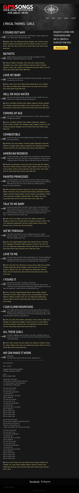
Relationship (29, 67)
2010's (11, 218)
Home (47, 18)
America (15, 169)
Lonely (15, 65)
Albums (66, 18)
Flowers (11, 67)
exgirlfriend (29, 146)
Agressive (35, 103)
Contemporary (16, 164)
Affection (5, 67)
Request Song (60, 48)
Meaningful (38, 143)
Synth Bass (29, 225)
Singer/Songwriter (43, 189)
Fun (41, 105)
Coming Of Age (12, 113)
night (9, 46)
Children (36, 196)
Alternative (8, 143)
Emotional (26, 143)
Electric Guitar (44, 46)
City (47, 105)
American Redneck (15, 153)
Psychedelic (19, 63)
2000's (7, 189)
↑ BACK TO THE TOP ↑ (39, 490)
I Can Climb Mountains (18, 306)
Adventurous (35, 122)
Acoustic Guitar (7, 148)
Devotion (20, 324)
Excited (40, 41)
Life (47, 244)
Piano (38, 248)
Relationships (18, 223)
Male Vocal (6, 48)
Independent (10, 244)
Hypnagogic (6, 65)
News (59, 18)
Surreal (38, 65)
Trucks (42, 169)
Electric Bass (7, 347)
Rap (39, 164)
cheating (31, 221)
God (31, 169)
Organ (37, 198)
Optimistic (6, 269)
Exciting (45, 41)
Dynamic (38, 242)
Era (30, 189)
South (38, 169)
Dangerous (9, 105)
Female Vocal (17, 225)
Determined (20, 41)
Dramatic (26, 189)
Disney (16, 343)
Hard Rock (20, 103)
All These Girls (13, 332)
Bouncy (35, 265)
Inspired (32, 194)
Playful (48, 194)
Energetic (31, 41)
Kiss (21, 345)
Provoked (20, 221)
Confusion (38, 221)
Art (33, 196)
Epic (36, 41)
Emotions (44, 221)
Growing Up (6, 127)
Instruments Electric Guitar (27, 198)
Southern (9, 169)
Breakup (22, 146)
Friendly (17, 194)
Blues (6, 84)
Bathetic (9, 53)
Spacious (32, 65)
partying (9, 108)
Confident (45, 84)
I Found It (9, 279)
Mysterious (42, 194)
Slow (29, 63)
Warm (17, 146)
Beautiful (23, 192)
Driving (26, 41)
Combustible (11, 134)
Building (33, 192)
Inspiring (10, 44)
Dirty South (29, 164)
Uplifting (23, 464)
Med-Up (29, 292)
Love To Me (10, 254)
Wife (35, 86)
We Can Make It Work (17, 353)
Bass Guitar (10, 198)
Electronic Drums (8, 225)
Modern (7, 41)
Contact (73, 18)
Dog (24, 169)
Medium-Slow (25, 84)
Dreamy (42, 63)
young (5, 198)
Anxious (5, 124)
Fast (15, 41)
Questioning (10, 196)
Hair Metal (13, 103)
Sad (33, 246)
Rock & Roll (18, 46)
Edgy (7, 86)
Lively (15, 44)
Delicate (47, 192)
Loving (33, 294)
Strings (9, 301)
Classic (11, 84)
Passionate (45, 143)
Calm (32, 63)
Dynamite (20, 44)
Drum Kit (24, 46)
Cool (4, 86)
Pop (13, 143)
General (16, 462)
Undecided (24, 196)
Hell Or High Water (16, 94)
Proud (4, 196)
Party (12, 46)
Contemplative (40, 192)
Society (31, 223)
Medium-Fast (28, 343)
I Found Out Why (14, 32)
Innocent (27, 194)
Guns (34, 169)
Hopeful (5, 44)
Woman (42, 67)
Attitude (32, 84)
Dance (11, 343)
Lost (4, 246)
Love (23, 67)
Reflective (26, 65)
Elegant (5, 194)
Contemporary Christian (16, 189)
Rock (11, 41)
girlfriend (24, 86)
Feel (40, 244)
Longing (20, 65)
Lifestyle (32, 44)
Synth (23, 225)
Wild (44, 105)
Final (4, 244)
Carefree (37, 63)
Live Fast (37, 44)
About (53, 18)
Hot (28, 44)
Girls (25, 44)
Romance (36, 67)
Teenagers (18, 127)
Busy (43, 265)
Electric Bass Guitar (33, 46)
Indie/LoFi (8, 63)
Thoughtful (43, 65)
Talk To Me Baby (13, 204)
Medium (29, 103)
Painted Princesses (15, 176)
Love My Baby (12, 75)
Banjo (46, 169)
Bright (28, 192)
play (4, 37)
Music (44, 196)
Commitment (6, 324)
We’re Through (13, 231)
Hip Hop (35, 164)
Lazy (12, 65)
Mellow (15, 86)
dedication (14, 324)
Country (23, 164)
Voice (41, 198)
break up (26, 221)
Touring (14, 108)
